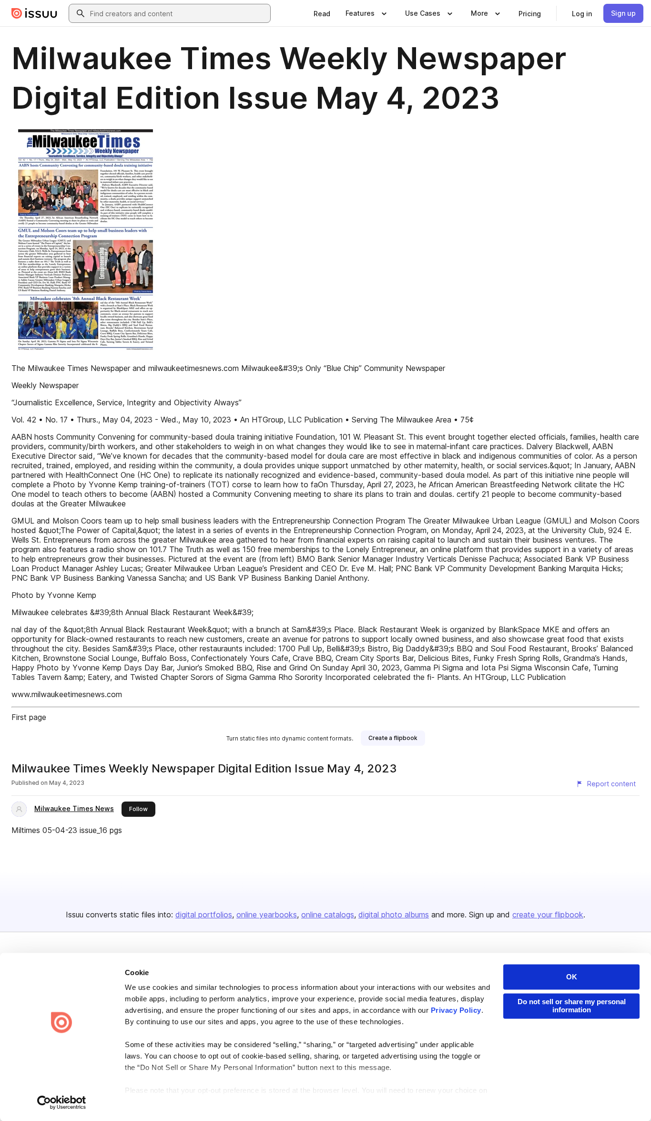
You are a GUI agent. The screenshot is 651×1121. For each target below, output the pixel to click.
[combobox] (178, 13)
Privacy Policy (456, 1011)
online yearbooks (266, 914)
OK (571, 977)
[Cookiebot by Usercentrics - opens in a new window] (61, 1102)
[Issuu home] (34, 13)
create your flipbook (547, 914)
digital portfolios (203, 914)
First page (28, 717)
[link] (322, 13)
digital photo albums (393, 914)
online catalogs (327, 914)
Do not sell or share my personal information (572, 1006)
